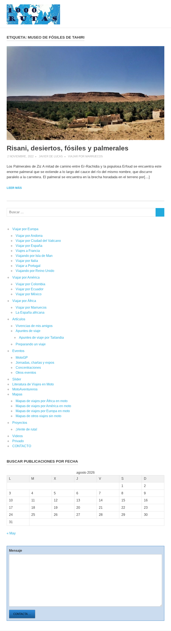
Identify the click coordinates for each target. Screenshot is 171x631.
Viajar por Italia (27, 260)
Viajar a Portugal (28, 266)
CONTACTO (21, 446)
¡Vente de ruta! (26, 429)
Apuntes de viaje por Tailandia (41, 337)
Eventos (18, 351)
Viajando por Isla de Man (34, 255)
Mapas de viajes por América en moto (43, 406)
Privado (18, 441)
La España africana (30, 312)
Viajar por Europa (25, 229)
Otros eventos (26, 372)
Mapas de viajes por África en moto (42, 401)
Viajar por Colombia (30, 284)
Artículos (18, 319)
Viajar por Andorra (29, 235)
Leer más (14, 187)
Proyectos (19, 422)
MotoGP (22, 357)
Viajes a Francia (28, 250)
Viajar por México (28, 294)
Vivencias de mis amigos (34, 326)
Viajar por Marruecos (85, 156)
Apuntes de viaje (28, 331)
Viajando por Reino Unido (35, 271)
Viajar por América (26, 277)
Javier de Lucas (51, 156)
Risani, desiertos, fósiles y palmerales (67, 148)
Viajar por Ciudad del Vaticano (38, 240)
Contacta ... (22, 614)
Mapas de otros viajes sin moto (38, 416)
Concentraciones (28, 367)
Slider (16, 379)
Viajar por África (24, 301)
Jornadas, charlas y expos (35, 362)
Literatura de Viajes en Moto (33, 384)
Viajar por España (29, 245)
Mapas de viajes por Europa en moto (43, 411)
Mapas (17, 394)
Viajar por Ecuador (29, 289)
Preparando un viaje (31, 344)
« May (11, 533)
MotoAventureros (25, 389)
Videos (17, 436)
